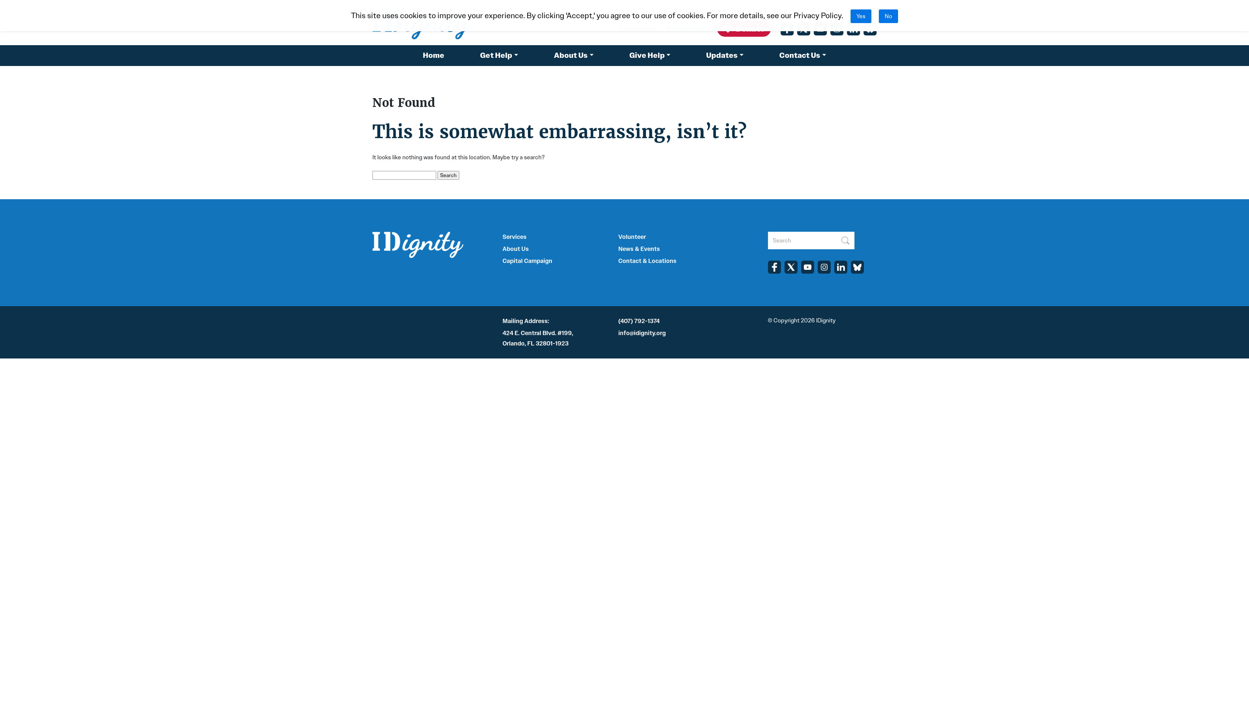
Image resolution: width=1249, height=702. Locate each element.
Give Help (647, 55)
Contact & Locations (647, 261)
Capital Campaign (527, 261)
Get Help (496, 55)
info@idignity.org (642, 333)
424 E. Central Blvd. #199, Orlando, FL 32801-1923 (538, 338)
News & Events (639, 249)
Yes (861, 16)
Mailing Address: (526, 321)
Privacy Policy (817, 15)
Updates (722, 55)
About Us (571, 55)
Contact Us (799, 55)
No (888, 16)
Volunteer (632, 237)
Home (433, 55)
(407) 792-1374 (639, 321)
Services (515, 237)
